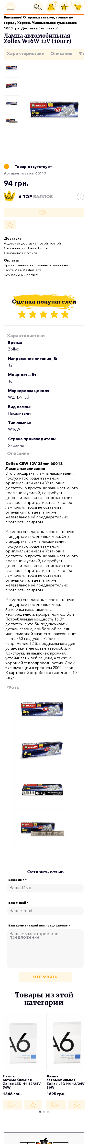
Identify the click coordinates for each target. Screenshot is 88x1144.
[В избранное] (10, 224)
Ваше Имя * (17, 879)
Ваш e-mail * (18, 902)
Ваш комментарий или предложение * (39, 925)
